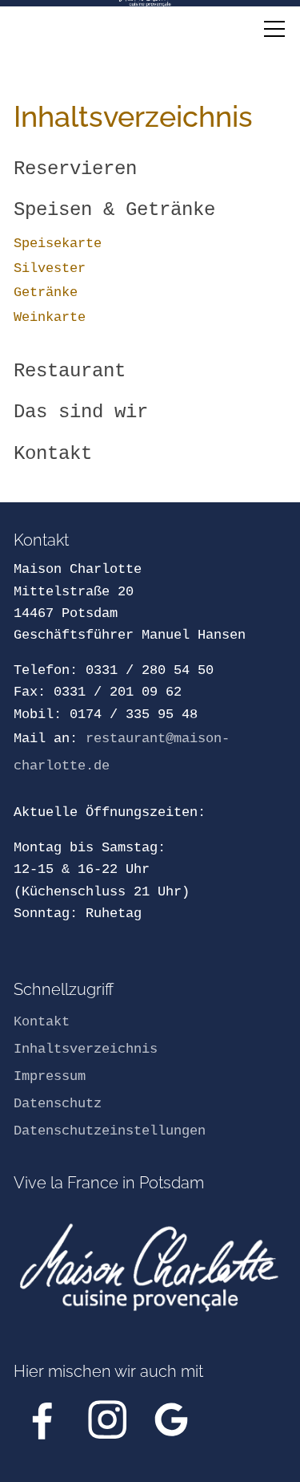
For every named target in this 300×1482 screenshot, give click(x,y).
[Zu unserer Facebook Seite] (42, 1419)
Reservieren (75, 169)
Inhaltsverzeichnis (86, 1049)
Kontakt (53, 454)
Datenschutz (58, 1103)
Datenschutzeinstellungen (110, 1131)
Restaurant (70, 371)
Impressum (50, 1076)
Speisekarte (58, 243)
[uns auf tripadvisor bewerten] (171, 1419)
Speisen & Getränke (114, 210)
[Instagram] (107, 1419)
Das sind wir (81, 412)
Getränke (46, 292)
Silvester (50, 268)
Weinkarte (50, 317)
